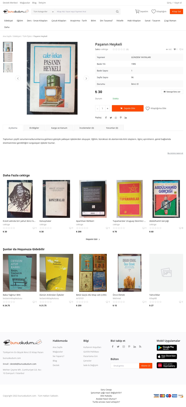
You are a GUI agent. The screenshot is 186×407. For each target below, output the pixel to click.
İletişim (42, 2)
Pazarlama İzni (90, 356)
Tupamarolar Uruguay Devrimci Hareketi (129, 221)
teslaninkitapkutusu (12, 298)
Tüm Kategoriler (40, 11)
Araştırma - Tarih (78, 20)
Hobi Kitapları (134, 20)
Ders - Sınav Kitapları (37, 20)
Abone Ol (145, 365)
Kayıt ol (178, 2)
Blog (34, 2)
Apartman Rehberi (85, 221)
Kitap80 (153, 298)
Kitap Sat (176, 11)
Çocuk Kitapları (59, 20)
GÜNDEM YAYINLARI (141, 57)
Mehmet (117, 298)
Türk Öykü (27, 36)
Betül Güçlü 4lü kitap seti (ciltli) (91, 294)
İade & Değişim (90, 365)
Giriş (169, 2)
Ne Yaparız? (58, 356)
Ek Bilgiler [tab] (34, 128)
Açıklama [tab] (13, 128)
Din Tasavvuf (106, 20)
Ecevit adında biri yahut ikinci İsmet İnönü (20, 221)
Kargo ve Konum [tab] (59, 128)
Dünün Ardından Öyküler (52, 294)
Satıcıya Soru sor (173, 91)
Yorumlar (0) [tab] (112, 128)
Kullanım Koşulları (92, 347)
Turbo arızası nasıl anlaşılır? (106, 401)
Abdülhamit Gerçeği (159, 221)
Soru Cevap (106, 389)
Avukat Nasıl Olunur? (106, 398)
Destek (56, 365)
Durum (98, 98)
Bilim (93, 20)
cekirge (104, 49)
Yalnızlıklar (154, 294)
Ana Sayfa (7, 36)
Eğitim (20, 20)
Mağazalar (25, 2)
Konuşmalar (45, 221)
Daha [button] (6, 27)
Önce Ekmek (119, 294)
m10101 (80, 298)
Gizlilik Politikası (91, 351)
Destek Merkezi (10, 2)
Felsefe (120, 20)
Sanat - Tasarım (152, 20)
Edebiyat (8, 20)
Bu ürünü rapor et (175, 153)
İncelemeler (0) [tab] (86, 128)
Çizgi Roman (170, 20)
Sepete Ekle (129, 108)
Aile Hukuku (106, 395)
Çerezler (87, 360)
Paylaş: (98, 117)
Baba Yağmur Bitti (11, 294)
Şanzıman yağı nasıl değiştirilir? (106, 392)
